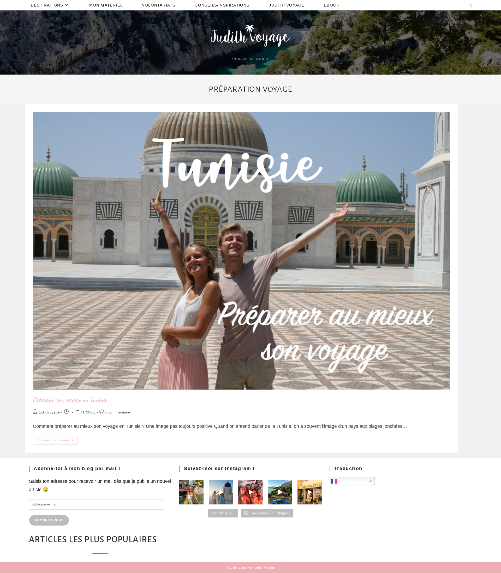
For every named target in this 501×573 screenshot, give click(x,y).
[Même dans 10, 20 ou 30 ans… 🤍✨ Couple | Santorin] (221, 492)
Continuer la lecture (57, 439)
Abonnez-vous (49, 520)
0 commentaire (117, 412)
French (344, 481)
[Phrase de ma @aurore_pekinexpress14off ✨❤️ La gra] (250, 492)
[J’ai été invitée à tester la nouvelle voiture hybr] (280, 492)
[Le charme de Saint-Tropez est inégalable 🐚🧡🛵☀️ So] (309, 492)
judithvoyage (49, 412)
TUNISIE (88, 412)
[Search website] (470, 6)
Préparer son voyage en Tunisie (70, 399)
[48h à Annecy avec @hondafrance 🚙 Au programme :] (191, 492)
